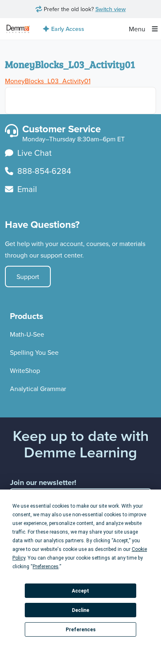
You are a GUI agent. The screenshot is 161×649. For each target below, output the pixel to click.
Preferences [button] (46, 566)
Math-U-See (27, 334)
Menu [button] (138, 28)
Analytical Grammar (38, 388)
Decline (80, 610)
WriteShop (25, 370)
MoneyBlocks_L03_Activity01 (47, 80)
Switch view (110, 9)
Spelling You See (34, 352)
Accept (80, 591)
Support (28, 276)
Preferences (81, 630)
